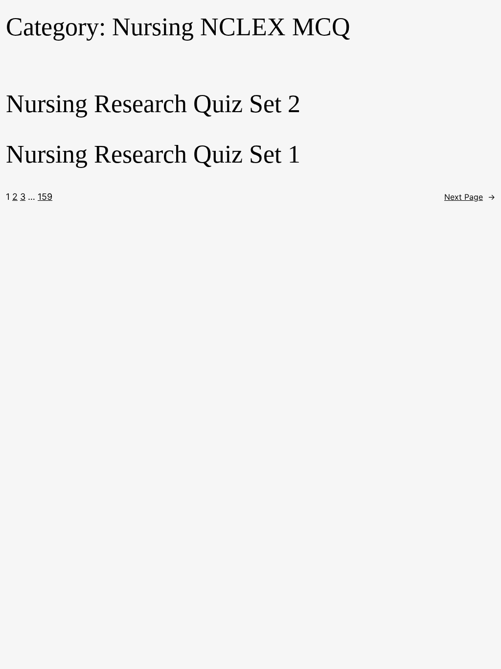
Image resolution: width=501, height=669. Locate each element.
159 (45, 196)
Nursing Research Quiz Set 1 (153, 154)
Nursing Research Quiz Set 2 (153, 104)
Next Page (469, 197)
